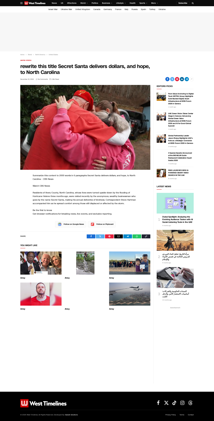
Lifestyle (120, 3)
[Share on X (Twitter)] (172, 79)
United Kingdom (82, 9)
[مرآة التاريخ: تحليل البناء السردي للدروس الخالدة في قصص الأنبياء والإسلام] (175, 240)
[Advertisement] (107, 32)
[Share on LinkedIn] (182, 79)
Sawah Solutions (71, 415)
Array (22, 278)
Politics (95, 3)
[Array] (41, 263)
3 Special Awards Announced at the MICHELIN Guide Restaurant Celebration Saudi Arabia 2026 (180, 157)
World (83, 3)
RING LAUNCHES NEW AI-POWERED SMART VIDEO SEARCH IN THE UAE (178, 172)
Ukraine (162, 9)
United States (25, 60)
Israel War (53, 9)
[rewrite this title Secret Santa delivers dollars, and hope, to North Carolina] (85, 127)
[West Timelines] (34, 3)
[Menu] (21, 3)
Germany (108, 9)
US (62, 3)
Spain (143, 9)
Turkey (152, 9)
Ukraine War (66, 9)
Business (106, 3)
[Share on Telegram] (187, 79)
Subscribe (182, 3)
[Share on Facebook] (167, 79)
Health (132, 3)
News (54, 3)
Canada (96, 9)
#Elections (71, 3)
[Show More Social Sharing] (191, 79)
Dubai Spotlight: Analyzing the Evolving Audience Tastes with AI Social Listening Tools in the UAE (177, 220)
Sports (142, 3)
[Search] (192, 3)
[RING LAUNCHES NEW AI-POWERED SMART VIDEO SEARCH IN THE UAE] (161, 173)
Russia (135, 9)
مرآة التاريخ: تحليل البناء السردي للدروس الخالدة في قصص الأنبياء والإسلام (176, 257)
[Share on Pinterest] (177, 79)
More (153, 3)
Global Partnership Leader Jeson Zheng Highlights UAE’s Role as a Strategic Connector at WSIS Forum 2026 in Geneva (180, 139)
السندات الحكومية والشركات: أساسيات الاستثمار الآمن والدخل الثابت (175, 294)
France (118, 9)
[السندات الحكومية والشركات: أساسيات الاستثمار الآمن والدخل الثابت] (175, 277)
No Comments (43, 79)
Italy (126, 9)
